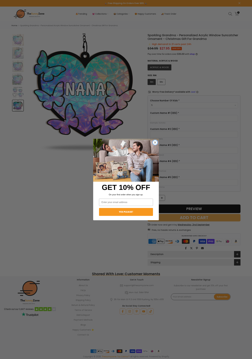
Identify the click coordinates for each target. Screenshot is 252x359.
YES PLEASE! (126, 212)
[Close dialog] (155, 142)
